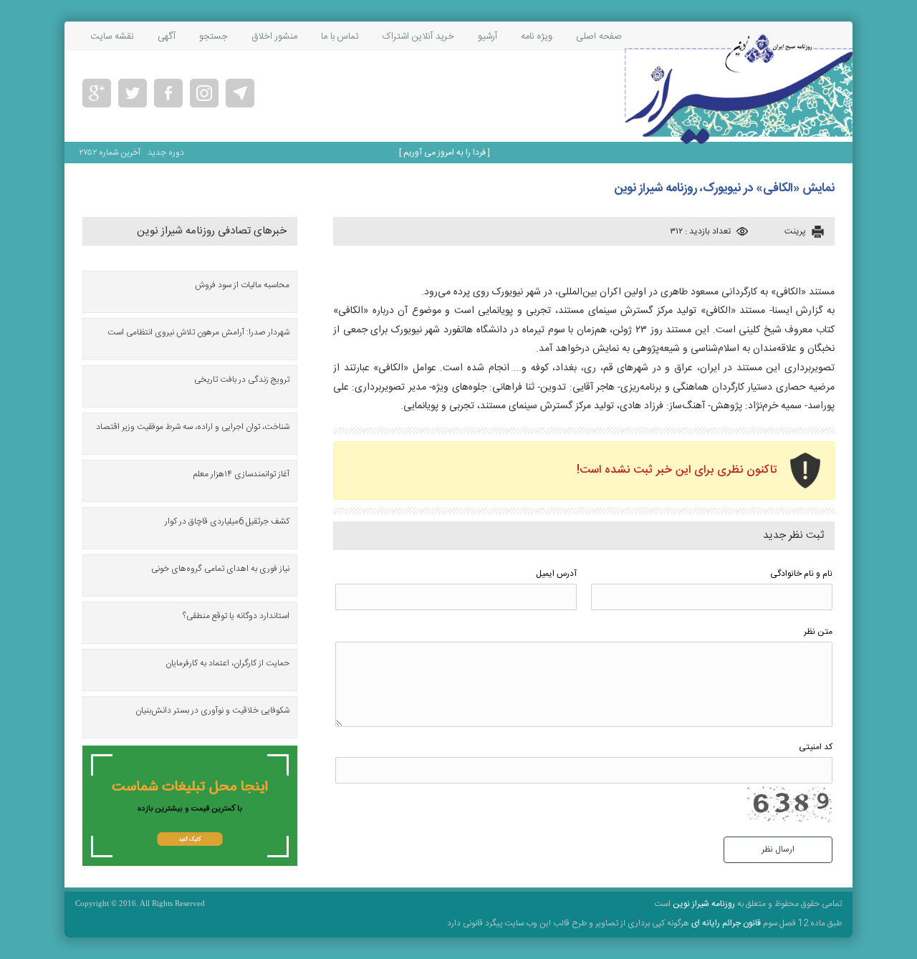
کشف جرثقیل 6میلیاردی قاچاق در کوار (227, 521)
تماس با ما (340, 36)
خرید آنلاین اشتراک (418, 36)
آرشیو (487, 36)
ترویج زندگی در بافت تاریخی (241, 379)
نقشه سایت (112, 36)
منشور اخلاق (274, 36)
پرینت (795, 231)
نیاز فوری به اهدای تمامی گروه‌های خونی (220, 569)
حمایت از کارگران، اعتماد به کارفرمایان (227, 663)
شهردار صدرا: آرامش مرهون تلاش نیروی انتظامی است (198, 332)
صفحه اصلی (599, 36)
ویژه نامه (536, 36)
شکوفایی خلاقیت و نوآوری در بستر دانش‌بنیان (212, 710)
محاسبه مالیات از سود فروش (242, 285)
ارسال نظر (778, 849)
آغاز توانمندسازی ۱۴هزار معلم (241, 474)
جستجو (213, 36)
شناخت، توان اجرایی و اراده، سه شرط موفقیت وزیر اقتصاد (192, 427)
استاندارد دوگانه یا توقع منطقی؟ (236, 616)
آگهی (167, 36)
